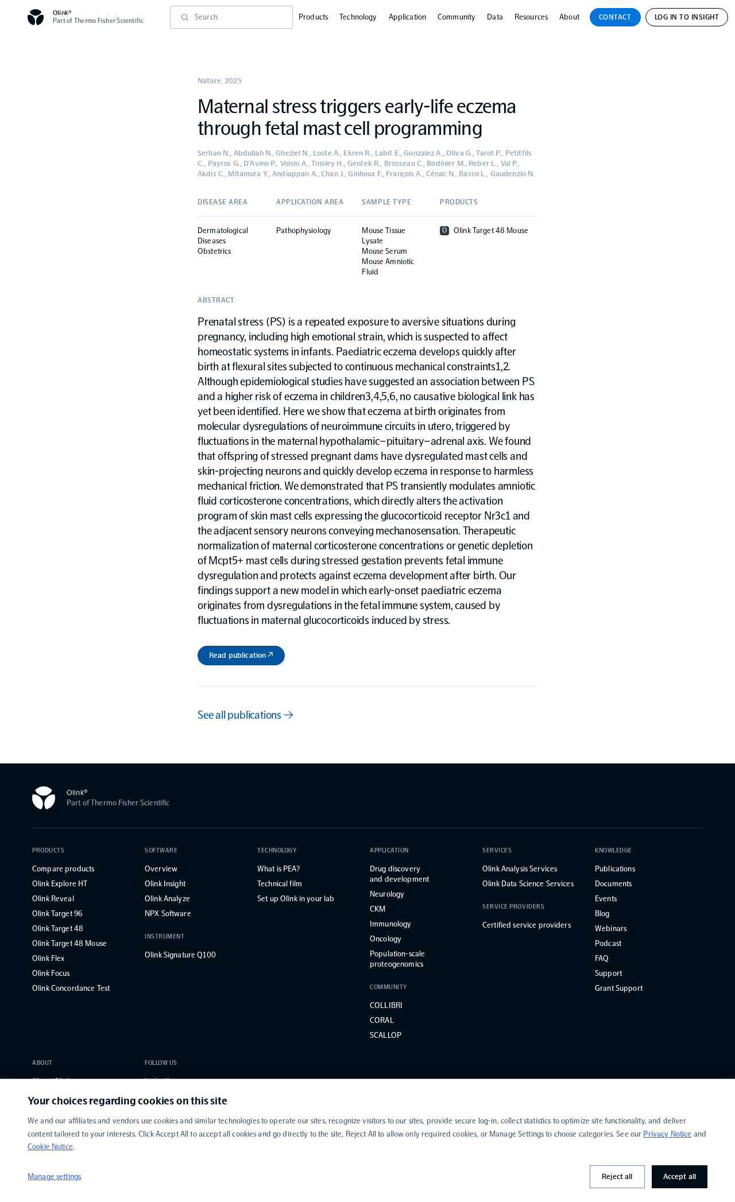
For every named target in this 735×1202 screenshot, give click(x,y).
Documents (613, 884)
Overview (161, 869)
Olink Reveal (53, 899)
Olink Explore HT (59, 884)
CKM (377, 909)
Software (161, 850)
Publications (615, 869)
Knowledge (613, 850)
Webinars (610, 928)
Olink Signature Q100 (180, 955)
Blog (602, 913)
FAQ (602, 958)
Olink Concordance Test (71, 988)
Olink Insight (165, 884)
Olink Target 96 (57, 913)
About (569, 17)
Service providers (513, 906)
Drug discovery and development (399, 874)
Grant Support (619, 988)
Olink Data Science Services (528, 884)
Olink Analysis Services (519, 869)
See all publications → (245, 715)
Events (606, 899)
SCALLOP (385, 1035)
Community (456, 17)
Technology (358, 17)
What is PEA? (278, 869)
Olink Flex (48, 958)
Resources (531, 17)
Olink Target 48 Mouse (69, 943)
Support (608, 973)
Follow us (161, 1063)
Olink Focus (51, 973)
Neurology (387, 894)
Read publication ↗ (241, 655)
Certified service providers (526, 925)
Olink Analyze (167, 899)
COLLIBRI (386, 1005)
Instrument (165, 936)
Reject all (617, 1176)
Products (313, 17)
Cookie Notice (50, 1146)
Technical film (279, 884)
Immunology (390, 924)
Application (408, 17)
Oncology (385, 939)
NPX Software (168, 913)
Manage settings (54, 1176)
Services (497, 850)
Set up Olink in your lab (295, 899)
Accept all (679, 1176)
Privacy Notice (667, 1134)
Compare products (63, 869)
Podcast (608, 943)
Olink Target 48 (57, 928)
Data (495, 17)
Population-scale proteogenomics (397, 959)
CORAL (382, 1020)
